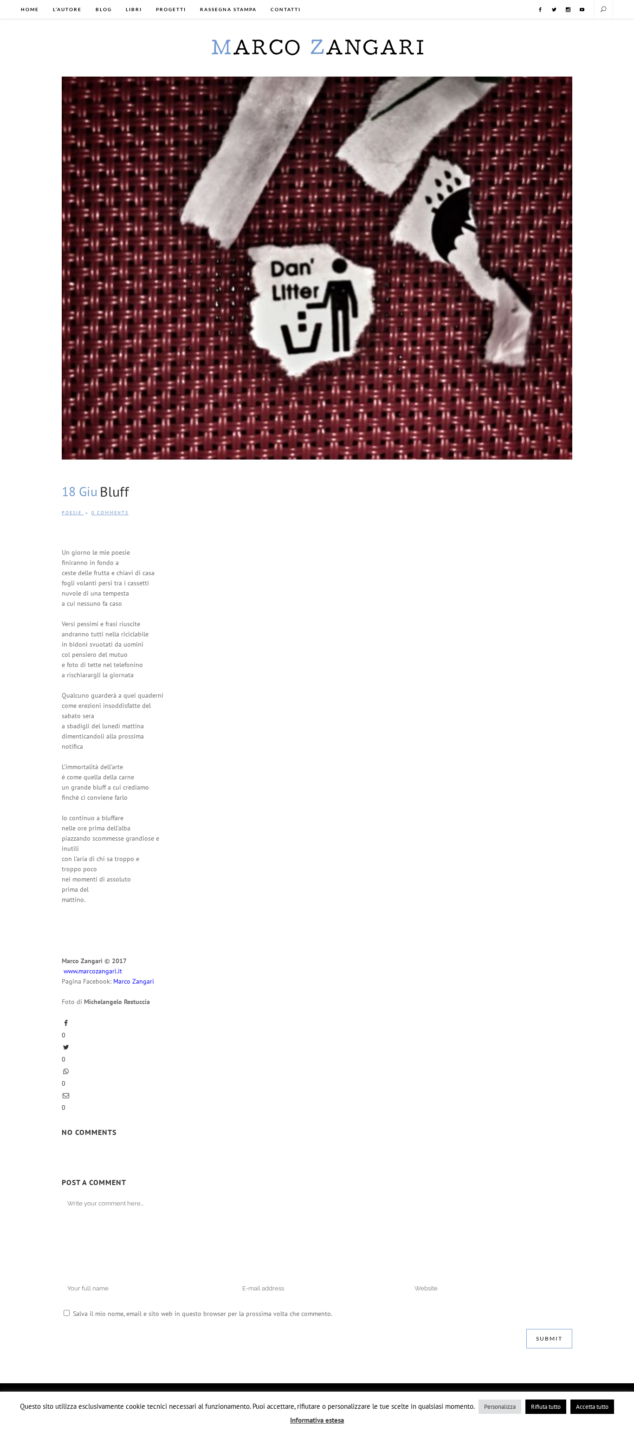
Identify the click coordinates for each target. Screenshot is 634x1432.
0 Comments (110, 513)
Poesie (72, 513)
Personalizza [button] (500, 1407)
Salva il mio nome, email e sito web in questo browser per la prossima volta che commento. (202, 1313)
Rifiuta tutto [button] (546, 1407)
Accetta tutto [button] (592, 1407)
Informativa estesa (317, 1420)
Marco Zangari (133, 981)
